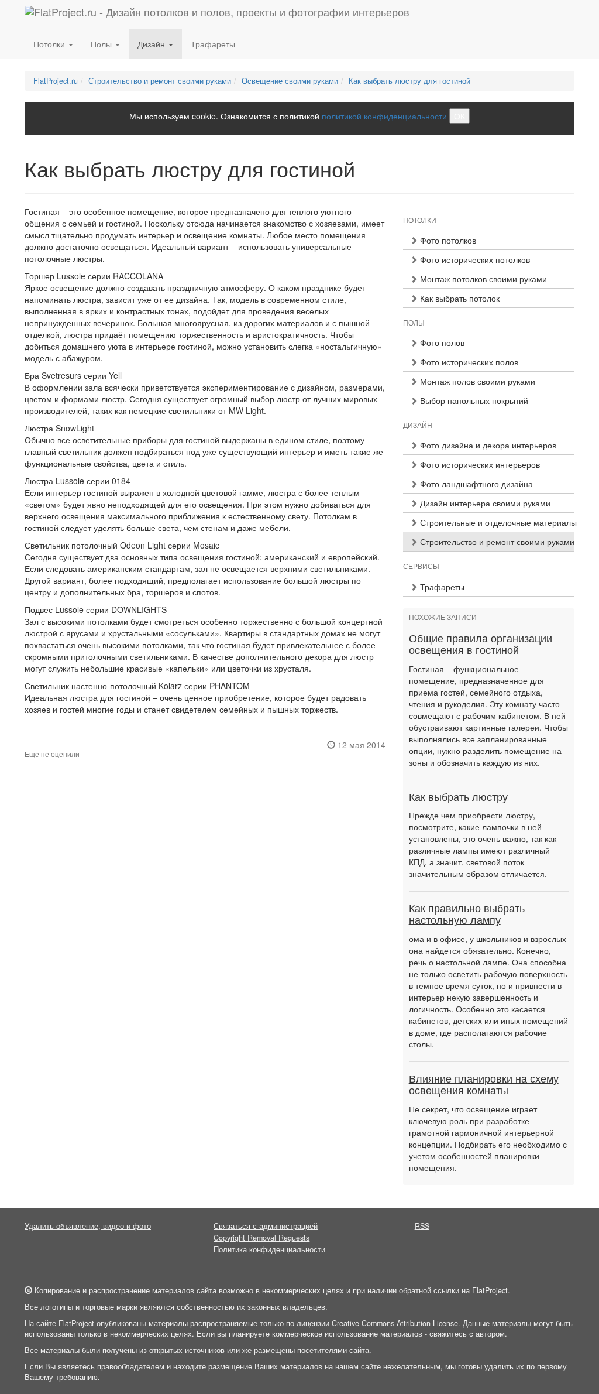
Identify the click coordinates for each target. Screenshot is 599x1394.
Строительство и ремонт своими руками (159, 81)
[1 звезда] (28, 744)
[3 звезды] (42, 744)
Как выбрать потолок (459, 298)
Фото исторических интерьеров (479, 464)
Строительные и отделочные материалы (496, 522)
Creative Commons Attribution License (395, 1323)
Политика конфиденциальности (269, 1249)
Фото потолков (447, 240)
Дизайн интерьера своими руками (484, 503)
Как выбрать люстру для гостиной (409, 81)
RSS (422, 1226)
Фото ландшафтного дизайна (475, 483)
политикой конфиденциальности (384, 116)
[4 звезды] (49, 744)
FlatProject (490, 1290)
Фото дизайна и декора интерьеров (487, 445)
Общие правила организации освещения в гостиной (480, 644)
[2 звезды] (35, 744)
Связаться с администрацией (266, 1226)
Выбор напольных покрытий (473, 400)
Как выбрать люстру (458, 797)
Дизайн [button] (152, 44)
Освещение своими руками (290, 81)
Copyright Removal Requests (261, 1237)
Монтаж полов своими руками (476, 381)
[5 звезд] (56, 744)
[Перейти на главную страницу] (217, 14)
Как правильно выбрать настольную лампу (467, 914)
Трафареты (213, 44)
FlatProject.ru (55, 81)
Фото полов (441, 342)
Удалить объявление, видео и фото (88, 1226)
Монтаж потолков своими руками (482, 279)
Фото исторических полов (468, 362)
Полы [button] (102, 44)
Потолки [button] (50, 44)
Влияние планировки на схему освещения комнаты (484, 1085)
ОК (459, 116)
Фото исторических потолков (474, 259)
